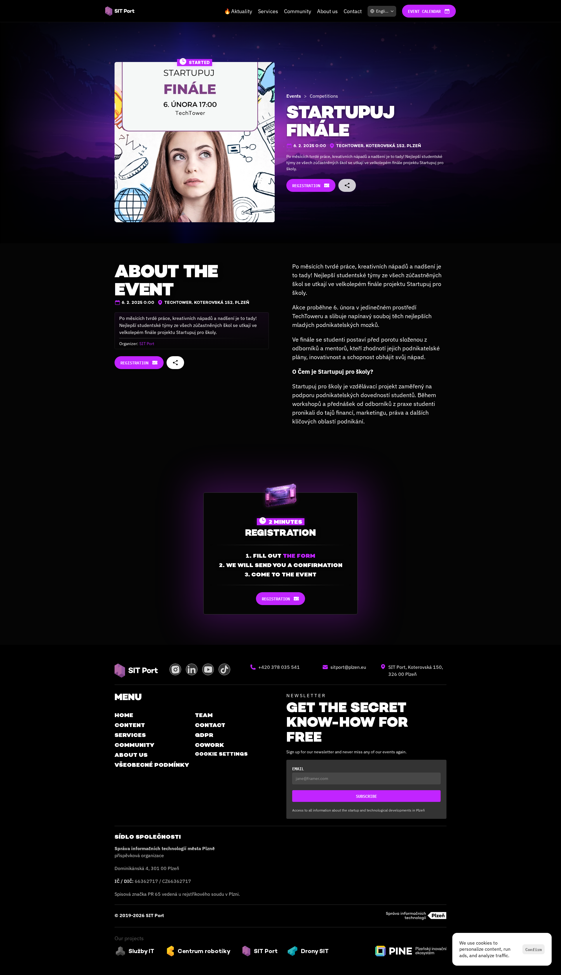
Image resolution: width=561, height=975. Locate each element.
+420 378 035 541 (279, 667)
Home (124, 715)
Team (204, 715)
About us (327, 11)
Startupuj (304, 386)
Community (297, 11)
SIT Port (146, 343)
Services (268, 11)
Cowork (209, 745)
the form (299, 555)
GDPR (204, 735)
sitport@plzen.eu (348, 667)
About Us (131, 755)
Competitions (324, 96)
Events (293, 96)
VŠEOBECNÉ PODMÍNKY (152, 765)
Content (130, 725)
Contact (353, 11)
